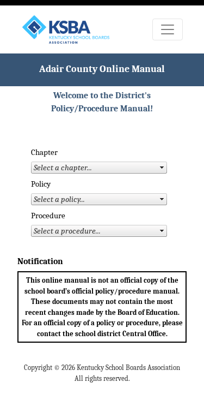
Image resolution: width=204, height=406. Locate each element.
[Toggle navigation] (167, 29)
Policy (41, 184)
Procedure (48, 215)
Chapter (44, 152)
